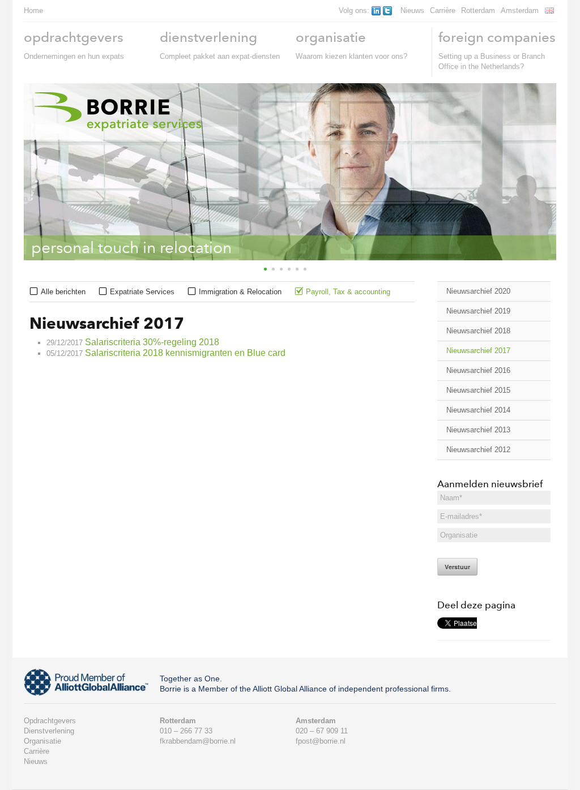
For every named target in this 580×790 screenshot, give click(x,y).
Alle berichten (63, 291)
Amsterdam (520, 10)
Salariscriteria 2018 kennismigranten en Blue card (185, 353)
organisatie (331, 37)
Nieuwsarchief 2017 (478, 350)
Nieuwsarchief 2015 (478, 390)
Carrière (442, 10)
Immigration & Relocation (240, 291)
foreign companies (497, 37)
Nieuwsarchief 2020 (478, 291)
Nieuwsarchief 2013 (478, 430)
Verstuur (457, 567)
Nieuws (412, 10)
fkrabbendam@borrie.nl (198, 741)
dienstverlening (208, 37)
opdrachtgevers (73, 37)
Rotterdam (478, 10)
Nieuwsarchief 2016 (478, 370)
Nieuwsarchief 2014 (478, 410)
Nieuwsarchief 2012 (478, 449)
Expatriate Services (142, 291)
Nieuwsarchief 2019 (478, 311)
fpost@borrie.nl (321, 741)
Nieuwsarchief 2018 (478, 331)
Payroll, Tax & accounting (348, 291)
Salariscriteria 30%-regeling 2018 (152, 342)
